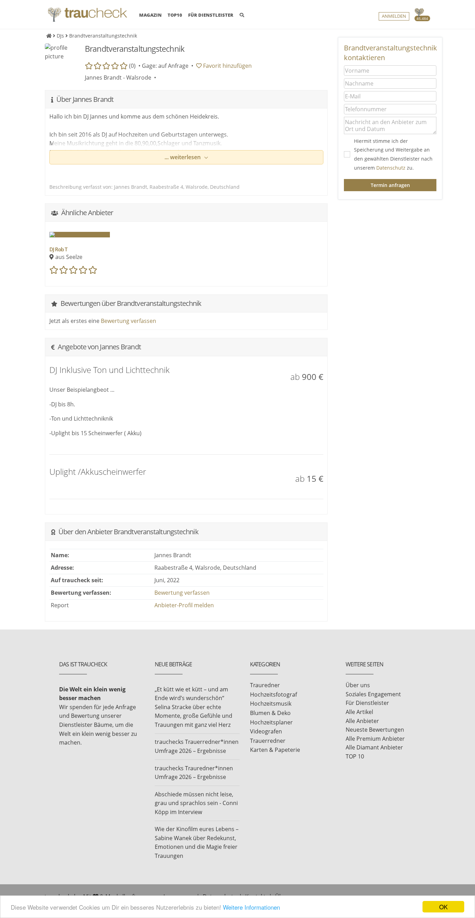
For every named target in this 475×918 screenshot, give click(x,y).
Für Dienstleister (367, 703)
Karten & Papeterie (275, 750)
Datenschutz (390, 167)
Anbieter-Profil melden (184, 605)
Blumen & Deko (270, 713)
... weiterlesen (183, 157)
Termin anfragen (390, 185)
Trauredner (265, 685)
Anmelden (394, 16)
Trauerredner (267, 741)
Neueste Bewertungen (375, 729)
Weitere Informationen (251, 907)
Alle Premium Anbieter (375, 738)
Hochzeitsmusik (270, 703)
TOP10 (175, 15)
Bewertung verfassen (128, 321)
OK (443, 906)
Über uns (358, 685)
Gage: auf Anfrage (165, 66)
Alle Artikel (359, 712)
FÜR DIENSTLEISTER (210, 15)
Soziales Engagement (373, 694)
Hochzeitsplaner (271, 722)
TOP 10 (355, 756)
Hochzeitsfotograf (273, 694)
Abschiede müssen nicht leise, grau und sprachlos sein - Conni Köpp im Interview (196, 803)
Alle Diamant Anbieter (374, 747)
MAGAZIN (150, 14)
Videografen (266, 731)
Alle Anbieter (362, 721)
